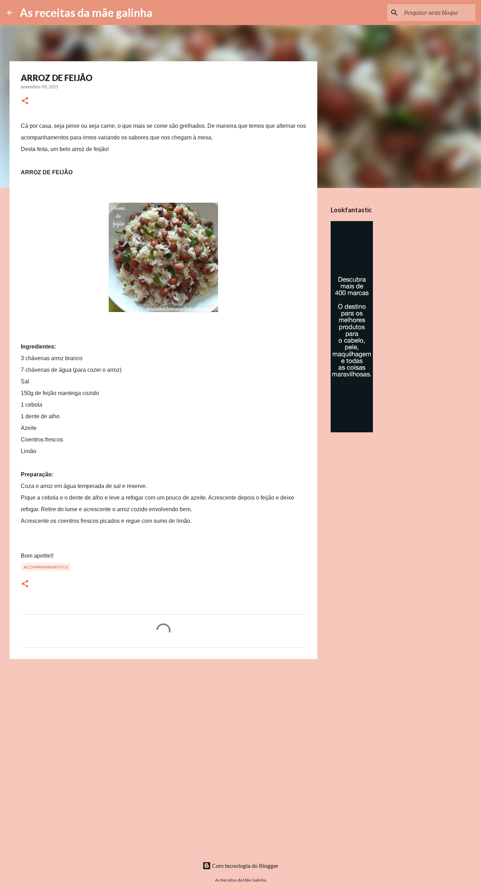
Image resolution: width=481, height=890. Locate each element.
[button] (25, 101)
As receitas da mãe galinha (86, 12)
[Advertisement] (163, 719)
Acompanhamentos (46, 567)
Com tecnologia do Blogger (245, 865)
